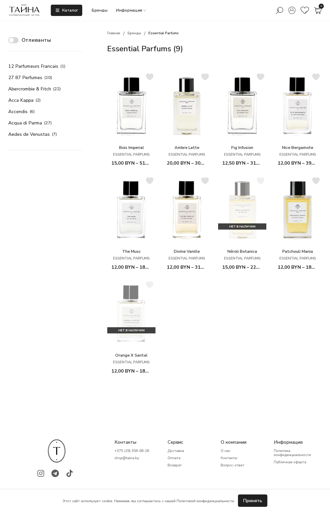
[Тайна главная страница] (24, 10)
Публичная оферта (290, 462)
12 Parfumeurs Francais (36, 66)
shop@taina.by (126, 458)
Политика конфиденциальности (292, 453)
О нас (225, 451)
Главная (113, 33)
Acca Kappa (24, 100)
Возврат (175, 465)
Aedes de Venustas (32, 134)
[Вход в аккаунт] (291, 10)
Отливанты (36, 40)
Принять (252, 501)
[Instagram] (41, 473)
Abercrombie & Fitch (34, 89)
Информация (129, 10)
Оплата (174, 458)
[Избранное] (305, 10)
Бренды (100, 10)
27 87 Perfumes (30, 77)
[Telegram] (55, 473)
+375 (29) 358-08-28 (131, 451)
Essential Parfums (163, 33)
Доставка (176, 451)
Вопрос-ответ (232, 465)
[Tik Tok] (69, 473)
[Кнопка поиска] (279, 10)
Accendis (21, 111)
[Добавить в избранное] (149, 77)
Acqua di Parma (30, 123)
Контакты (229, 458)
